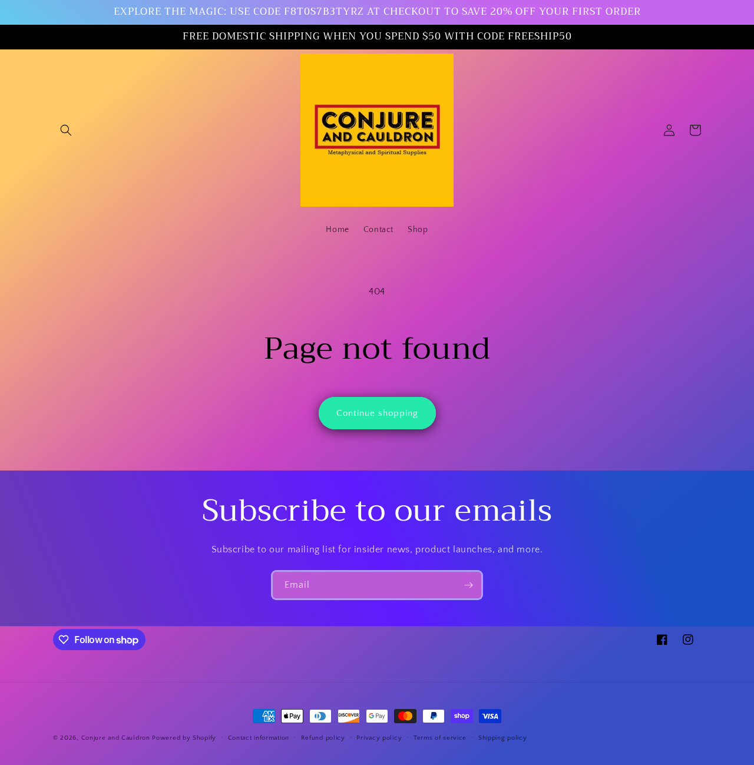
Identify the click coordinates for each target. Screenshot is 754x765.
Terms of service (440, 737)
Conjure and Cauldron (115, 737)
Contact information (258, 737)
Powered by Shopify (184, 737)
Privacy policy (379, 737)
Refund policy (323, 737)
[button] (66, 130)
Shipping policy (502, 737)
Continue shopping (377, 413)
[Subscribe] (468, 585)
